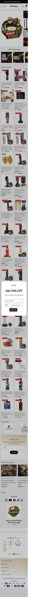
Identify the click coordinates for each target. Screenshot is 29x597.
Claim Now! (13, 310)
